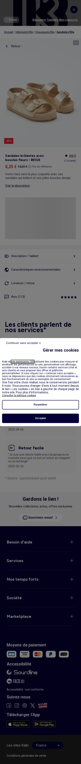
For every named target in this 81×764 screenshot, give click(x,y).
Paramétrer (40, 404)
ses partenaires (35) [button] (22, 361)
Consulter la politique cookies (19, 395)
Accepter (40, 418)
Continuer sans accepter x (23, 343)
